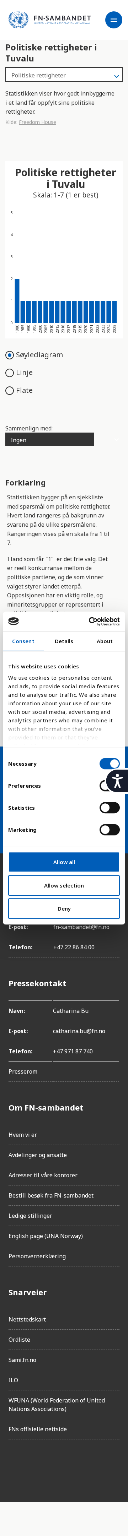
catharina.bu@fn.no (79, 1031)
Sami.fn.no (22, 1360)
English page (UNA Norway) (46, 1236)
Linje (24, 372)
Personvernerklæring (37, 1256)
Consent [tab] (23, 641)
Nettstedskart (27, 1319)
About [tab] (105, 641)
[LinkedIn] (54, 1465)
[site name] (50, 19)
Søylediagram (39, 354)
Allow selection (64, 885)
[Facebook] (14, 1465)
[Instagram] (34, 1465)
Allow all (64, 861)
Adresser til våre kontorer (43, 1175)
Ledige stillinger (30, 1216)
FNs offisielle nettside (38, 1429)
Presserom (23, 1071)
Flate (24, 390)
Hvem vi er (23, 1135)
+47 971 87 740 (73, 1051)
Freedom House (37, 122)
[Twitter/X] (74, 1465)
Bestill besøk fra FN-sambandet (51, 1195)
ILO (13, 1380)
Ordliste (19, 1340)
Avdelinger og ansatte (38, 1155)
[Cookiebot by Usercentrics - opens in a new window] (90, 621)
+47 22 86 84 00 (74, 947)
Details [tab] (64, 641)
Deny (64, 908)
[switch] (110, 807)
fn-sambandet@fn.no (81, 927)
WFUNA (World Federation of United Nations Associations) (57, 1404)
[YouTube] (94, 1465)
